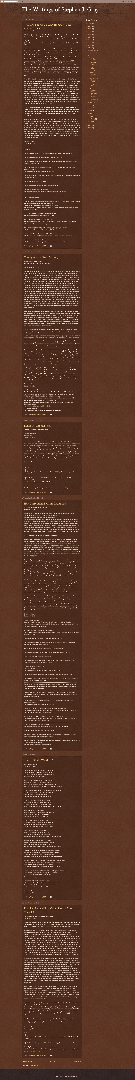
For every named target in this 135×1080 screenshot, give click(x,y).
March (92, 116)
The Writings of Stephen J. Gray (60, 9)
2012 (90, 45)
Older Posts (77, 1061)
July (91, 105)
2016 (90, 34)
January (92, 121)
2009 (90, 128)
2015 (90, 37)
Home (52, 1061)
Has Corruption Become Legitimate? (46, 503)
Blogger (76, 1076)
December (93, 50)
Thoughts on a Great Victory (41, 257)
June (91, 108)
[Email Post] (50, 246)
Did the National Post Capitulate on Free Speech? (93, 92)
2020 (90, 23)
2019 (90, 26)
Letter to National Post (37, 425)
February (92, 119)
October (92, 56)
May (91, 110)
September (93, 99)
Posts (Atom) (34, 1065)
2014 (90, 39)
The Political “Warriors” (38, 760)
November (93, 53)
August (92, 102)
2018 (90, 29)
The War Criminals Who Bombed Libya (47, 25)
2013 (90, 42)
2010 (90, 125)
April (91, 113)
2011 (90, 48)
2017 (90, 31)
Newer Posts (27, 1061)
